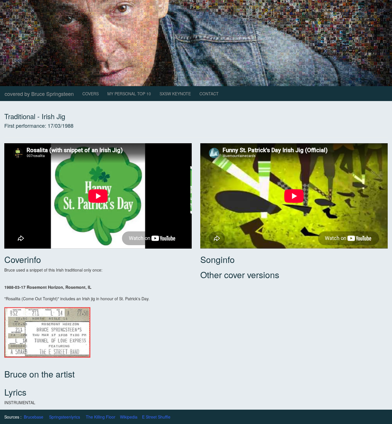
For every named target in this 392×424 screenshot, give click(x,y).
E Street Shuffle (156, 417)
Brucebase (33, 417)
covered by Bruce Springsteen (39, 93)
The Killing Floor (100, 417)
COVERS (90, 93)
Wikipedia (128, 417)
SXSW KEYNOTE (175, 93)
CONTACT (209, 93)
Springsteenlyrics (64, 417)
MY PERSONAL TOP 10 (129, 93)
